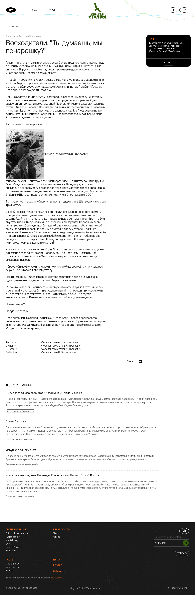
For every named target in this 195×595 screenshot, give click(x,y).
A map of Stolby (41, 10)
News (56, 533)
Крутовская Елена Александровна (20, 411)
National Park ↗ (13, 550)
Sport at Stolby (13, 547)
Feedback (182, 553)
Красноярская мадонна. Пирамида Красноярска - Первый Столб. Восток (53, 475)
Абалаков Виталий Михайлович (164, 51)
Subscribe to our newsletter (167, 537)
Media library (12, 540)
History (58, 559)
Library (9, 543)
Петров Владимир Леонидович (20, 439)
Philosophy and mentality (18, 533)
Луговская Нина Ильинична (162, 48)
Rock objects (12, 567)
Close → (168, 62)
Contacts (59, 571)
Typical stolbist (13, 537)
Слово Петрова (16, 421)
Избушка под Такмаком (21, 450)
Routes (9, 570)
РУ (184, 9)
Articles (56, 537)
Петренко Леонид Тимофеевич (20, 496)
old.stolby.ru (57, 577)
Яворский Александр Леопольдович (22, 465)
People (57, 565)
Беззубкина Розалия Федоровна (165, 45)
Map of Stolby (12, 563)
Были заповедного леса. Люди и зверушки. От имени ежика (44, 393)
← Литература (12, 26)
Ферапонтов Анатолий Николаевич (166, 43)
